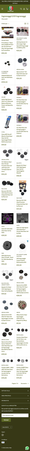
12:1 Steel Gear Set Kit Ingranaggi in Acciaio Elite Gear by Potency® (22, 130)
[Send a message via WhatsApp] (27, 448)
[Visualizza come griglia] (25, 23)
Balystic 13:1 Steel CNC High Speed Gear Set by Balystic (7, 289)
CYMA (3, 132)
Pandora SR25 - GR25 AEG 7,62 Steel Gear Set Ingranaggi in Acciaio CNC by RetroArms (7, 371)
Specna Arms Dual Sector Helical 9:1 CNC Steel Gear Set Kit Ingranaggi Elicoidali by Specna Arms (7, 346)
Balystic (19, 163)
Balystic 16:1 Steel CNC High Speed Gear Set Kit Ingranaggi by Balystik (21, 169)
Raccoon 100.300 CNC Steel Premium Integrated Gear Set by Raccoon (7, 193)
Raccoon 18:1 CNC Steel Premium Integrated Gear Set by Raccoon (22, 203)
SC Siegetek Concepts (5, 72)
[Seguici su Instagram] (3, 435)
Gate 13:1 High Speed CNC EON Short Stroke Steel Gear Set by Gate (22, 230)
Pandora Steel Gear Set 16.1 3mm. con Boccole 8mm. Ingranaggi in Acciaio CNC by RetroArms (22, 341)
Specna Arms (20, 69)
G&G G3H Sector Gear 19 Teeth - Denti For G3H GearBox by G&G (7, 258)
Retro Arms (20, 335)
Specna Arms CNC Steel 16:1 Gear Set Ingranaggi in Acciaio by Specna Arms (7, 317)
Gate (3, 226)
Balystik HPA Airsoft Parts (5, 284)
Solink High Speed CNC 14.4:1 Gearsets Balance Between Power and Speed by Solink (7, 103)
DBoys (18, 312)
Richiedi (6, 420)
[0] (27, 9)
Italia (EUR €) (5, 427)
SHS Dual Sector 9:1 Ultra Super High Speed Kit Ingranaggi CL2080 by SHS (22, 44)
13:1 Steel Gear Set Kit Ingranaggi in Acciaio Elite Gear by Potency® (22, 102)
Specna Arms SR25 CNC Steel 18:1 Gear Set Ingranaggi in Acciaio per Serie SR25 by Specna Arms (22, 288)
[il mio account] (24, 9)
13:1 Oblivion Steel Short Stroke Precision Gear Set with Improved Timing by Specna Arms (7, 166)
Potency (19, 97)
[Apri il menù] (2, 9)
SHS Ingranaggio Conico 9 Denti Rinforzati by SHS (21, 260)
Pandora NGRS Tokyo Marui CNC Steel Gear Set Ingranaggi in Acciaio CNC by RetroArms (22, 371)
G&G (3, 253)
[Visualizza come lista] (27, 23)
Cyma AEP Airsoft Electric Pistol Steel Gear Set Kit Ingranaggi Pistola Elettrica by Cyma (7, 138)
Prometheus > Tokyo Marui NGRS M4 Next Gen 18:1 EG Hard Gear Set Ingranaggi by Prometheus (7, 46)
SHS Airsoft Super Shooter (22, 38)
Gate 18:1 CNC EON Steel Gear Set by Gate (7, 230)
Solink (3, 97)
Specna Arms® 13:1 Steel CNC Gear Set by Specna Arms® (22, 73)
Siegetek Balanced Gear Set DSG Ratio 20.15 (7, 77)
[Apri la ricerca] (21, 9)
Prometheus (5, 40)
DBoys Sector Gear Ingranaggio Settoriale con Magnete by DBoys (22, 317)
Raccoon (4, 188)
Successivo (24, 383)
